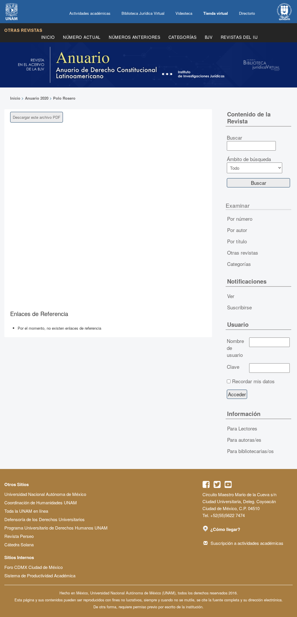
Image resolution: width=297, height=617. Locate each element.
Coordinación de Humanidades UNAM (40, 502)
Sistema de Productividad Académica (39, 575)
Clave (233, 366)
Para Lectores (242, 428)
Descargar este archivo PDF (36, 117)
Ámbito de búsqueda (249, 159)
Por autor (237, 229)
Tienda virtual (215, 13)
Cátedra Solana (19, 544)
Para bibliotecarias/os (250, 450)
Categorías (183, 37)
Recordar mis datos (253, 381)
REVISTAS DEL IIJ (239, 37)
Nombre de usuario (235, 347)
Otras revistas (23, 30)
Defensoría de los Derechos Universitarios (44, 519)
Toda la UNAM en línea (26, 511)
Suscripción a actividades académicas (247, 543)
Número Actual (82, 37)
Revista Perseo (19, 536)
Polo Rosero (64, 98)
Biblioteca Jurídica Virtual (143, 13)
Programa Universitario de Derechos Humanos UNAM (56, 528)
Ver (230, 296)
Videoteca (183, 13)
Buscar (234, 137)
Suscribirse (239, 307)
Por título (237, 241)
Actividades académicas (90, 13)
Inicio (48, 37)
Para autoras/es (244, 439)
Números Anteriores (134, 37)
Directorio (247, 13)
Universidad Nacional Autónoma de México (45, 494)
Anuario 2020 (36, 98)
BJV (209, 37)
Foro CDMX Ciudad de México (33, 567)
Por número (239, 218)
